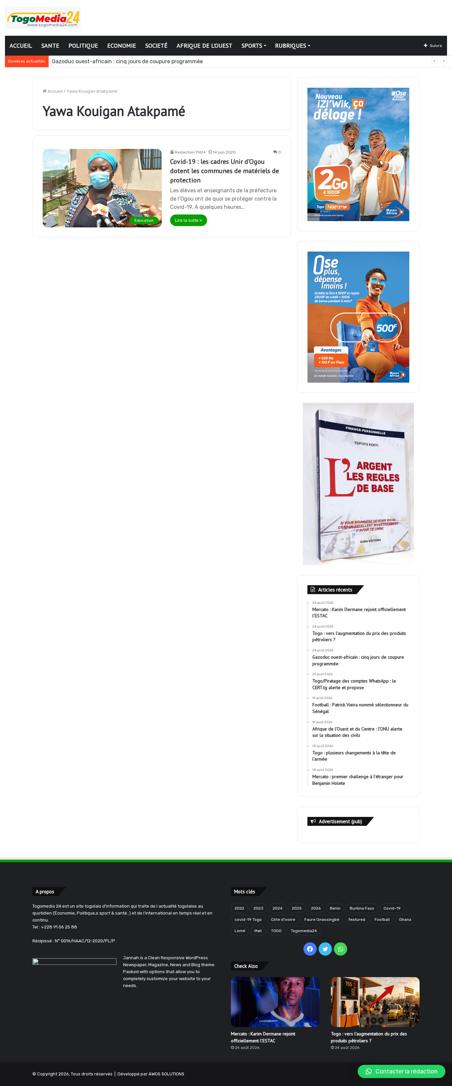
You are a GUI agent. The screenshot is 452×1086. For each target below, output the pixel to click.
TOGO (276, 930)
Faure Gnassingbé (321, 919)
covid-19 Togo (248, 919)
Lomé (240, 930)
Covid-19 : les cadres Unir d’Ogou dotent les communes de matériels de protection (224, 170)
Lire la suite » (188, 220)
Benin (335, 908)
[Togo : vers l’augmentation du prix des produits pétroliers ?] (375, 1002)
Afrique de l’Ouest (204, 45)
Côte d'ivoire (283, 919)
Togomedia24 (304, 930)
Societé (156, 45)
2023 (258, 908)
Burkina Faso (362, 908)
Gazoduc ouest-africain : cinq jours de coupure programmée (127, 61)
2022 (239, 908)
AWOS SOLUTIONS (166, 1073)
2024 (278, 908)
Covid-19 (392, 908)
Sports (252, 45)
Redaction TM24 (190, 152)
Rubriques (290, 45)
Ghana (405, 919)
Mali (258, 930)
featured (356, 919)
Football (382, 919)
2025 (297, 908)
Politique (83, 45)
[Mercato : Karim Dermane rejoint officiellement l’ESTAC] (275, 1002)
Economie (121, 45)
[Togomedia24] (43, 18)
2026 (316, 908)
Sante (50, 45)
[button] (401, 1071)
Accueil (21, 45)
